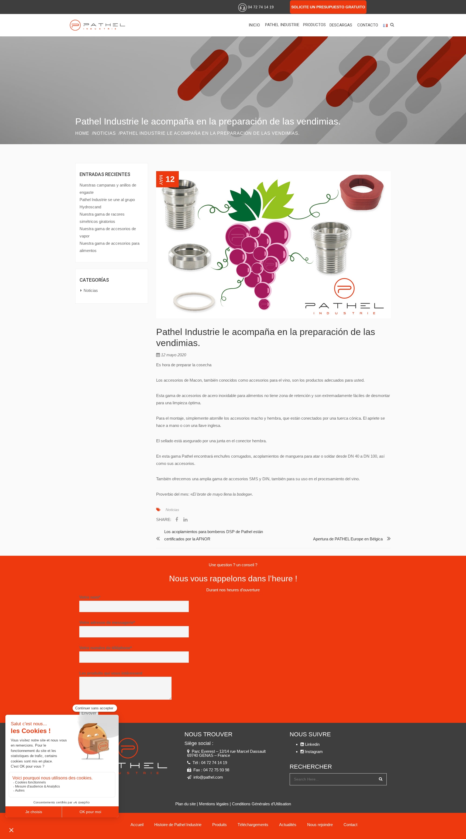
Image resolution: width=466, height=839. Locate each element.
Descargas (341, 25)
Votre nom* (89, 597)
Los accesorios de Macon (179, 380)
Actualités (287, 824)
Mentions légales (214, 804)
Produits (219, 824)
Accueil (137, 824)
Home (82, 133)
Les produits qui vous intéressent (110, 673)
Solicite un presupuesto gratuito (328, 7)
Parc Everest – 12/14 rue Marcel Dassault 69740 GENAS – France (226, 753)
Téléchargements (253, 824)
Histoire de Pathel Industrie (177, 824)
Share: (163, 519)
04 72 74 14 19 (261, 7)
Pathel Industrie (282, 24)
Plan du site (185, 804)
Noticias (104, 133)
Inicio (254, 25)
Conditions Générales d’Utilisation (261, 804)
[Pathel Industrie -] (100, 24)
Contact (350, 824)
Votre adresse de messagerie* (107, 622)
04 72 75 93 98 (216, 770)
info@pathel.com (208, 777)
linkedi (185, 520)
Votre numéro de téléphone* (105, 647)
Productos (314, 24)
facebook (176, 520)
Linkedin (378, 6)
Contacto (367, 25)
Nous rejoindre (320, 824)
